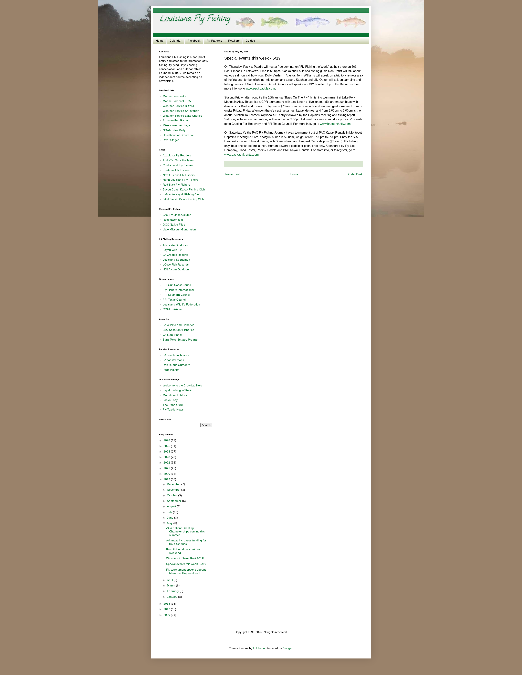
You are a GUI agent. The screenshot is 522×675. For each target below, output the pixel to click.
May (170, 523)
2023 (167, 457)
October (172, 495)
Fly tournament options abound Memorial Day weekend (186, 571)
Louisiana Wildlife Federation (181, 304)
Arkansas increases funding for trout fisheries (186, 542)
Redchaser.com (173, 219)
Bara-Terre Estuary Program (181, 339)
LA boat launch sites (176, 355)
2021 (167, 468)
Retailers (234, 40)
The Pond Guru (173, 404)
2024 (167, 451)
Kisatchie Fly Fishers (176, 170)
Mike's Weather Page (176, 125)
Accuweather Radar (175, 120)
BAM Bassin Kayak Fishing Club (183, 199)
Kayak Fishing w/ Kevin (177, 390)
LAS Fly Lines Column (177, 214)
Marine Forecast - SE (176, 96)
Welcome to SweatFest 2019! (185, 558)
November (174, 489)
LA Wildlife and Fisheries (178, 324)
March (171, 585)
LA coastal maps (173, 360)
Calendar (175, 40)
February (173, 591)
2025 (167, 446)
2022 (167, 462)
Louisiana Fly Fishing (194, 19)
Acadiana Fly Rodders (177, 155)
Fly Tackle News (173, 409)
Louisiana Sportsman (176, 259)
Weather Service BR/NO (178, 105)
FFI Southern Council (176, 294)
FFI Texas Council (174, 299)
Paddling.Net (171, 369)
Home (160, 40)
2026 (167, 440)
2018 (167, 603)
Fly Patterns (214, 40)
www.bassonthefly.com (335, 123)
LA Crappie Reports (175, 254)
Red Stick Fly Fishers (176, 184)
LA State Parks (172, 334)
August (172, 506)
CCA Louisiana (172, 309)
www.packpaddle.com (260, 88)
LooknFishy (170, 400)
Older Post (355, 174)
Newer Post (232, 174)
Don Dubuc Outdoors (176, 364)
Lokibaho (259, 648)
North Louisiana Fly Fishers (180, 179)
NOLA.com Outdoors (176, 269)
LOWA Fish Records (176, 264)
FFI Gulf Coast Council (177, 285)
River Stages (171, 140)
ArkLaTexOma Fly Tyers (178, 160)
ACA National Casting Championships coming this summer (185, 531)
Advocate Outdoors (175, 245)
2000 (167, 614)
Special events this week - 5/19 (186, 563)
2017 (167, 609)
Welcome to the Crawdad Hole (182, 385)
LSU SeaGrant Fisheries (178, 329)
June (170, 517)
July (170, 512)
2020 (167, 473)
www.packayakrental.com (241, 154)
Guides (250, 40)
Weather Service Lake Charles (182, 115)
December (174, 484)
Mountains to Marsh (175, 395)
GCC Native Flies (174, 224)
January (172, 596)
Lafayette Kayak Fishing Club (181, 194)
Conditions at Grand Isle (178, 135)
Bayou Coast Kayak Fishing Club (184, 189)
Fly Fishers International (178, 289)
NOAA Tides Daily (174, 130)
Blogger (287, 648)
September (174, 500)
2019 (167, 479)
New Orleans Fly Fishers (179, 175)
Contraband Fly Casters (178, 165)
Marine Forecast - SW (177, 101)
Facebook (194, 40)
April (170, 580)
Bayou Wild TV (172, 249)
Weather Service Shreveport (181, 110)
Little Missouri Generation (179, 229)
